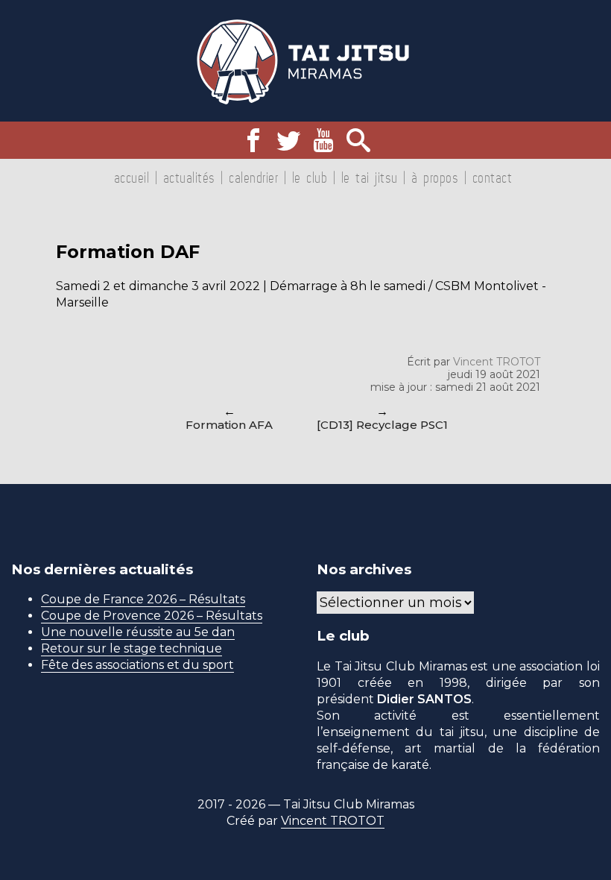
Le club (310, 177)
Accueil (132, 177)
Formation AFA (229, 425)
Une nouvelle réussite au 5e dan (138, 632)
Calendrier (253, 177)
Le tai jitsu (369, 177)
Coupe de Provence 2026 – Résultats (151, 616)
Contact (492, 177)
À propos (434, 177)
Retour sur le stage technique (131, 648)
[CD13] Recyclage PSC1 (382, 425)
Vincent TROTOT (496, 361)
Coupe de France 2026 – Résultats (143, 599)
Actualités (189, 177)
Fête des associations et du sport (137, 665)
